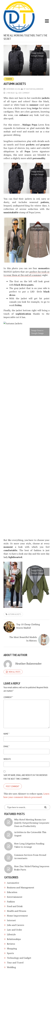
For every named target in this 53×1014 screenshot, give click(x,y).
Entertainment (14, 896)
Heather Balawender (34, 89)
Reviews (11, 943)
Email (6, 746)
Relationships (14, 939)
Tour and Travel (15, 962)
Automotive (13, 882)
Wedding (11, 967)
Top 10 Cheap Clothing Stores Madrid (28, 626)
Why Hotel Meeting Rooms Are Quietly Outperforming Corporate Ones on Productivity (31, 823)
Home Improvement (17, 915)
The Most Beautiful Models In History (23, 639)
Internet (11, 920)
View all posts (14, 672)
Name (6, 733)
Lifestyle (11, 934)
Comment (8, 697)
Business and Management (20, 887)
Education (12, 892)
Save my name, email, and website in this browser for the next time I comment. (25, 777)
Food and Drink (15, 906)
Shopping (12, 948)
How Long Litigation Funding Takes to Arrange (29, 845)
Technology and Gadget (19, 957)
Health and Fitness (16, 911)
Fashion (9, 79)
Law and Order (14, 929)
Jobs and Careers (15, 925)
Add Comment (24, 93)
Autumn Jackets (14, 614)
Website (7, 759)
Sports (10, 953)
